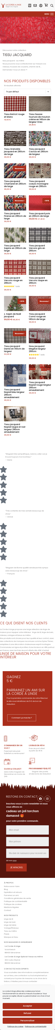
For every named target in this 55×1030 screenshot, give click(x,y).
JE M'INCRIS (16, 867)
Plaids (6, 934)
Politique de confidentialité (35, 1026)
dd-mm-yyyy (11, 860)
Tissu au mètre (10, 931)
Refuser (27, 1013)
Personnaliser (27, 1020)
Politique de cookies (15, 1026)
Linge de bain (10, 922)
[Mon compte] (40, 5)
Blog (6, 889)
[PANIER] (46, 5)
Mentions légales (11, 907)
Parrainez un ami (11, 895)
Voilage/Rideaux (11, 928)
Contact (7, 910)
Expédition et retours (13, 892)
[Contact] (35, 5)
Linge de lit (8, 919)
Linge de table (10, 925)
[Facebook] (40, 799)
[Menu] (52, 14)
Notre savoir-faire (11, 886)
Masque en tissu (11, 937)
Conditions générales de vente (17, 898)
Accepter (27, 1005)
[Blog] (29, 5)
